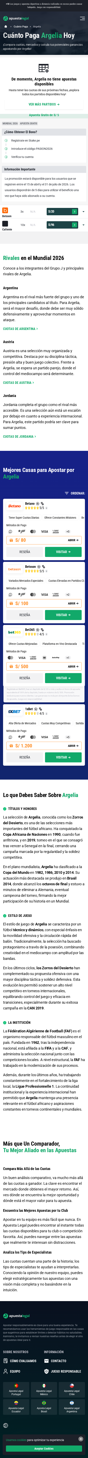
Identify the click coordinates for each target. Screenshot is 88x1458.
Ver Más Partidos (42, 104)
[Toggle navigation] (82, 18)
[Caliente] (10, 224)
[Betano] (14, 506)
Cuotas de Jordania (18, 437)
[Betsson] (10, 210)
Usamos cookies (16, 1440)
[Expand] (83, 211)
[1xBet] (14, 711)
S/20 (51, 211)
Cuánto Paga (21, 26)
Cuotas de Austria (17, 383)
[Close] (80, 1438)
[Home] (5, 26)
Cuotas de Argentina (19, 329)
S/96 (51, 225)
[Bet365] (14, 632)
